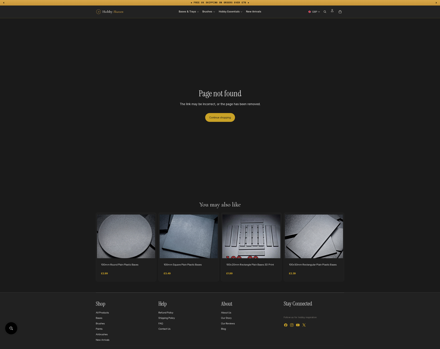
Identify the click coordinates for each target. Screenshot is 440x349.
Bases (99, 317)
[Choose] (150, 253)
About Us (226, 312)
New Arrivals (102, 339)
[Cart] (340, 12)
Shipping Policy (166, 317)
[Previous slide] (102, 236)
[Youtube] (298, 325)
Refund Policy (165, 312)
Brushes (100, 323)
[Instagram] (292, 325)
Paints (99, 328)
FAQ (160, 323)
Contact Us (164, 328)
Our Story (226, 317)
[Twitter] (304, 325)
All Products (102, 312)
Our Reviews (228, 323)
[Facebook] (286, 325)
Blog (223, 328)
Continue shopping (220, 117)
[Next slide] (150, 236)
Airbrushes (102, 334)
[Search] (325, 12)
